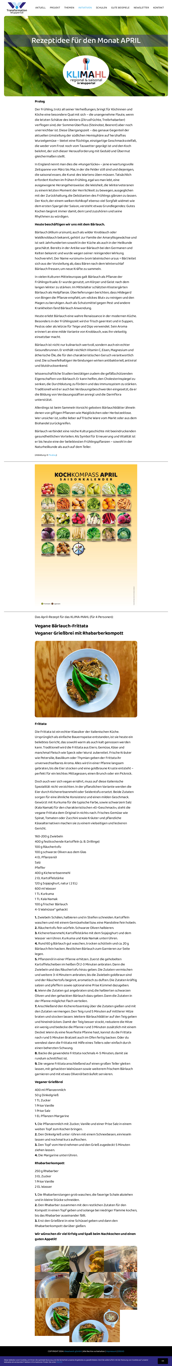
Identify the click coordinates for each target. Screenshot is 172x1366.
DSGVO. (59, 1362)
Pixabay (52, 455)
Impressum (111, 1351)
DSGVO (121, 1351)
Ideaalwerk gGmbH (73, 1351)
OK (163, 1361)
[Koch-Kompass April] (86, 466)
